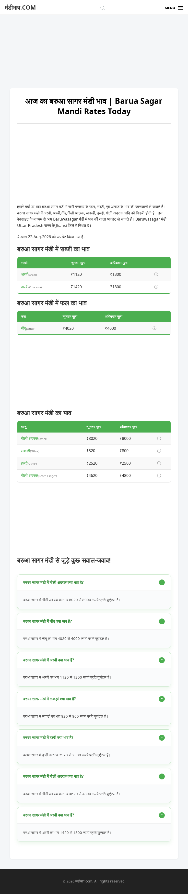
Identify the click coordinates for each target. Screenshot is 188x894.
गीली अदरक (29, 438)
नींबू (23, 328)
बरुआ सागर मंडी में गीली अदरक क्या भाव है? (53, 582)
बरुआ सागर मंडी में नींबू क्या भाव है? (47, 621)
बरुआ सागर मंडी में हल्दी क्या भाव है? (48, 737)
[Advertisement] (94, 49)
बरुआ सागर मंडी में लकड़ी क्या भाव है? (49, 698)
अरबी (24, 274)
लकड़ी (25, 450)
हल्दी (24, 463)
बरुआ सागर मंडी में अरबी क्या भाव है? (48, 660)
